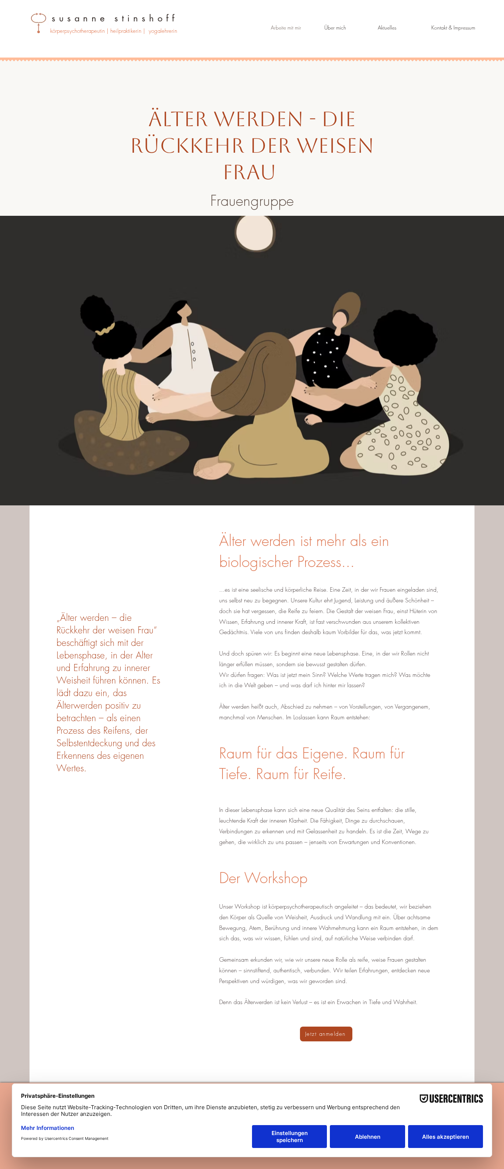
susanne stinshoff (115, 18)
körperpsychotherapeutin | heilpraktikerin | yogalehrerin (113, 31)
